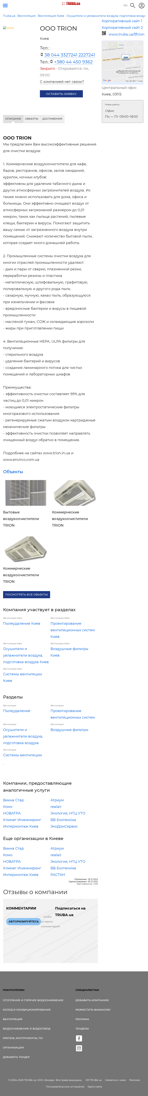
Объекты (13, 471)
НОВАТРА (12, 813)
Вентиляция (12, 1019)
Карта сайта (95, 1086)
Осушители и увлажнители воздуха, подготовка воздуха (23, 736)
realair (55, 807)
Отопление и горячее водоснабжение (33, 1000)
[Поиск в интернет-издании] (132, 5)
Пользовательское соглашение (65, 1086)
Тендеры (82, 1028)
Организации (13, 1047)
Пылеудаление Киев (21, 623)
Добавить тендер (16, 1057)
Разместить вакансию (93, 1009)
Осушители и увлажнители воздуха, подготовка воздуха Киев (26, 655)
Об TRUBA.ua (94, 1080)
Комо (7, 807)
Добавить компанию (92, 1000)
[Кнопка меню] (5, 5)
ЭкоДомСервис (64, 826)
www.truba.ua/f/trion (126, 34)
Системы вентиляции (22, 755)
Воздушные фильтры (69, 730)
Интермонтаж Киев (20, 826)
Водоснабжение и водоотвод (26, 1028)
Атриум (57, 800)
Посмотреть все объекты (26, 594)
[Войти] (141, 5)
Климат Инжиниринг (22, 820)
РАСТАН (57, 875)
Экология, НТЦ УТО (67, 813)
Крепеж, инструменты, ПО (23, 1038)
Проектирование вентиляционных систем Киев (72, 630)
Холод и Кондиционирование (27, 1009)
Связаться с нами (115, 1080)
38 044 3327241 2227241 (70, 55)
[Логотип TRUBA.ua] (71, 3)
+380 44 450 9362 (73, 62)
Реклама (82, 1019)
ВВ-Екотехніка (63, 820)
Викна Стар (13, 800)
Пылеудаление (16, 711)
